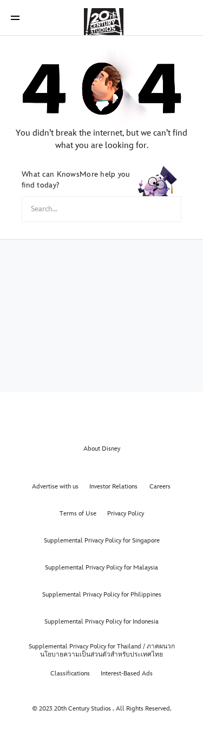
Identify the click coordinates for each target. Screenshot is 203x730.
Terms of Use (78, 514)
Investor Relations (113, 487)
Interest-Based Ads (127, 673)
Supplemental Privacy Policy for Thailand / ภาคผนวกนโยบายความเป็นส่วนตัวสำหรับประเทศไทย (102, 650)
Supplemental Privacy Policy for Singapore (102, 541)
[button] (15, 17)
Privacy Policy (125, 514)
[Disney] (102, 17)
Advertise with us (55, 487)
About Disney (101, 449)
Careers (160, 487)
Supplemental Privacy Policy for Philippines (101, 595)
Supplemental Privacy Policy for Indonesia (101, 622)
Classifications (70, 673)
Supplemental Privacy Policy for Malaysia (101, 568)
